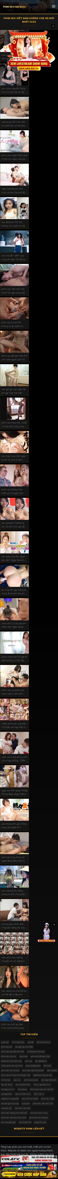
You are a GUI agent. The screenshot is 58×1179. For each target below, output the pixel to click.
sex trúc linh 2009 (30, 1098)
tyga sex (5, 1042)
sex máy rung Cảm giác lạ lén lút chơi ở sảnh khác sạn (13, 458)
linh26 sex (5, 1080)
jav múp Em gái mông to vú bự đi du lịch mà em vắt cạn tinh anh (13, 591)
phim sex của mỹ (8, 1056)
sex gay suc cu (8, 1089)
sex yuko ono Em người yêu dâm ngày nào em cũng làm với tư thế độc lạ (13, 558)
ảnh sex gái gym (8, 1122)
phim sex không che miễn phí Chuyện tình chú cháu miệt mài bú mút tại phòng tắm (12, 491)
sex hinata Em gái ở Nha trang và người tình (14, 825)
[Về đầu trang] (51, 1175)
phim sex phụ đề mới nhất (12, 1051)
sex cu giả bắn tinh (42, 1084)
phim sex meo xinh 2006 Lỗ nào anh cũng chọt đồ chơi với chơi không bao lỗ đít (14, 424)
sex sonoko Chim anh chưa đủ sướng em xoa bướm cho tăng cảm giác (14, 926)
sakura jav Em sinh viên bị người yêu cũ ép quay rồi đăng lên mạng (13, 123)
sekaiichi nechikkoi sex (11, 1061)
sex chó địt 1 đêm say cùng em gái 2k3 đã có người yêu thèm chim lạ (13, 257)
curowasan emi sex (35, 1051)
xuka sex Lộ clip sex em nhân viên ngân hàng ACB (13, 625)
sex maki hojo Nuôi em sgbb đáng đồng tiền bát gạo (14, 859)
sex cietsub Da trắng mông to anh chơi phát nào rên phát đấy (13, 892)
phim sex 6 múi (43, 1042)
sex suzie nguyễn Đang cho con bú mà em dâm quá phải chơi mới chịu (13, 90)
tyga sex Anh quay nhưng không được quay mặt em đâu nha (14, 792)
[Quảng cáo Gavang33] (29, 1174)
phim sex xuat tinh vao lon (41, 1089)
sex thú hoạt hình (23, 1094)
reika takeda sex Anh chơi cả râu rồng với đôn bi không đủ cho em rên (13, 190)
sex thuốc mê (25, 1122)
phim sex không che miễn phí (14, 1113)
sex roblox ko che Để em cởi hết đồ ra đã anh (14, 992)
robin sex (23, 1056)
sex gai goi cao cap (10, 1103)
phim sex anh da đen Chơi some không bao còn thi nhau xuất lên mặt (12, 1026)
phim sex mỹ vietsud (10, 1070)
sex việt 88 (52, 1070)
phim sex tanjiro (31, 1080)
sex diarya (22, 1089)
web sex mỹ (6, 1108)
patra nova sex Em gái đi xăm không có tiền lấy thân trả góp (14, 658)
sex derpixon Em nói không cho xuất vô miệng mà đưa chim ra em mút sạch (14, 224)
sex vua (28, 1061)
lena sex (47, 1066)
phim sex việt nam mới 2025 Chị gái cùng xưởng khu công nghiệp (14, 291)
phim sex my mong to (38, 1117)
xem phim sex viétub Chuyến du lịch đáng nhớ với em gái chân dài (14, 959)
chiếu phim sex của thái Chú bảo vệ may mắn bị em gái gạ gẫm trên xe (13, 725)
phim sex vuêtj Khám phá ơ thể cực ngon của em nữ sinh (14, 157)
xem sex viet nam (22, 1108)
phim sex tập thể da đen (33, 1070)
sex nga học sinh (48, 1080)
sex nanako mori (23, 1084)
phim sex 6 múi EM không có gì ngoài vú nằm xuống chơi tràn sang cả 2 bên (12, 324)
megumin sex (40, 1122)
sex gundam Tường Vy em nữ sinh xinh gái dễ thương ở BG (12, 524)
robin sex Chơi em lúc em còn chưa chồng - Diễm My (14, 759)
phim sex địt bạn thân (40, 1056)
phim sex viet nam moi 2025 (13, 1117)
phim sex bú (6, 1047)
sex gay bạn (6, 1094)
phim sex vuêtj (47, 1098)
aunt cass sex (18, 1042)
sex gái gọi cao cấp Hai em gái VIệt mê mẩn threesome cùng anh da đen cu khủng (13, 391)
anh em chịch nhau (39, 1113)
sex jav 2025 (6, 1084)
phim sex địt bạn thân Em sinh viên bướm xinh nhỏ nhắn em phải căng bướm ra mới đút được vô (14, 357)
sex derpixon (41, 1061)
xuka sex (26, 1103)
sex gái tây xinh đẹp (24, 1047)
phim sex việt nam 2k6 (43, 1103)
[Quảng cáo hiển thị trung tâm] (29, 50)
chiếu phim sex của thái (11, 1066)
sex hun (17, 1080)
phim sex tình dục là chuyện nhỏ (15, 1075)
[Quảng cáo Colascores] (29, 1166)
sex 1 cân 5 (39, 1094)
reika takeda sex (33, 1066)
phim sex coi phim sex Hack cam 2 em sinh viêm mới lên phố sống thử (12, 692)
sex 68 (31, 1042)
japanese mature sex (42, 1075)
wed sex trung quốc (10, 1098)
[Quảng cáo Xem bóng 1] (29, 1158)
